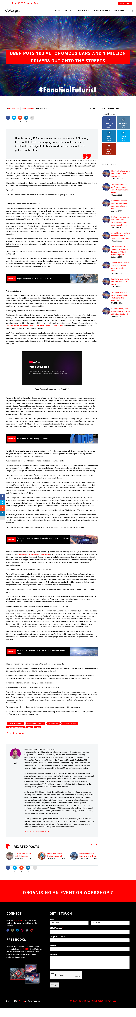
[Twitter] (18, 3)
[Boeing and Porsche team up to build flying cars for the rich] (74, 856)
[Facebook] (12, 3)
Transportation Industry (16, 727)
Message (54, 954)
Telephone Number (57, 937)
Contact (68, 11)
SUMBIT (54, 985)
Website (53, 946)
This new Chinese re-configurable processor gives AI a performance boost (120, 189)
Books (57, 11)
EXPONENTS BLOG (96, 1001)
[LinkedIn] (15, 3)
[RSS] (25, 3)
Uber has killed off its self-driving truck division (23, 856)
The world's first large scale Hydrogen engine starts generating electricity (119, 297)
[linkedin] (17, 930)
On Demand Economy (69, 723)
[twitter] (27, 930)
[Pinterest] (13, 733)
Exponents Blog (83, 11)
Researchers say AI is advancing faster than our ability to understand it (120, 311)
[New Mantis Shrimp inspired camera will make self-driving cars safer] (42, 856)
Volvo (38, 727)
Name (53, 919)
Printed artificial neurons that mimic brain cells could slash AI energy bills (120, 205)
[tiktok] (22, 930)
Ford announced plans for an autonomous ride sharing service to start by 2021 (35, 326)
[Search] (132, 10)
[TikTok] (38, 3)
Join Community (120, 11)
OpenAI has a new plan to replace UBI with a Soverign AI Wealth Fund (120, 235)
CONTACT (74, 1001)
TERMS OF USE (110, 1001)
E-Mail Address (56, 928)
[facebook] (7, 930)
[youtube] (31, 930)
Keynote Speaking (102, 11)
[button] (91, 844)
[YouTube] (28, 3)
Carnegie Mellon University (35, 723)
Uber (29, 727)
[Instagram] (22, 3)
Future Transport (28, 108)
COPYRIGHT (83, 1001)
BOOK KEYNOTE (125, 3)
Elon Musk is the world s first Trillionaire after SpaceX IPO (120, 173)
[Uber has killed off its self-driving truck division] (10, 856)
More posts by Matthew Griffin (38, 831)
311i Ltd (22, 1001)
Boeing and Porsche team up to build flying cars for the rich (87, 856)
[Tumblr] (17, 733)
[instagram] (12, 930)
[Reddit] (23, 733)
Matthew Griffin (13, 108)
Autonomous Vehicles (15, 723)
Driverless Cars (53, 723)
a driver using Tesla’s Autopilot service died (33, 554)
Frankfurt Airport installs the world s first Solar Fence (120, 281)
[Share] (31, 3)
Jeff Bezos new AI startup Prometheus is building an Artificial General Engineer (119, 251)
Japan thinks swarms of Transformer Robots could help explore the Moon (120, 267)
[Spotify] (34, 3)
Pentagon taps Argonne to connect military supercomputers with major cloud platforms (120, 221)
